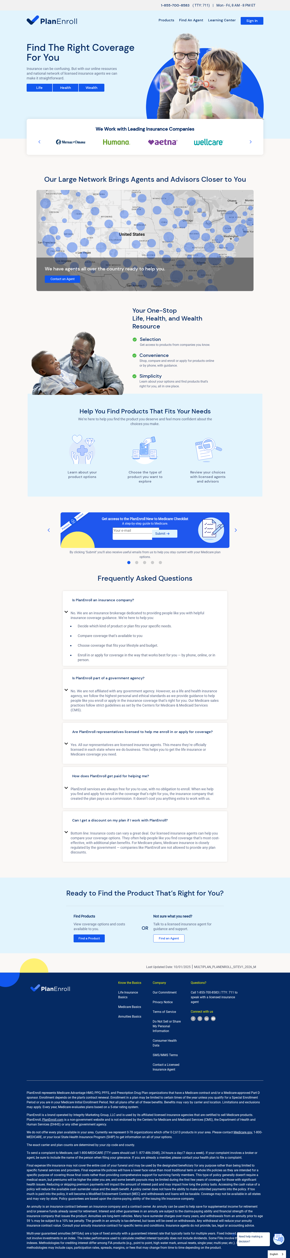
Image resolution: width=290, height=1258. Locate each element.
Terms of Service (164, 1012)
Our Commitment (165, 992)
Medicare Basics (129, 1007)
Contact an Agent (63, 279)
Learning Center (222, 20)
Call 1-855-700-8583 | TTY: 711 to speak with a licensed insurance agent (214, 997)
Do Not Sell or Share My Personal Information (167, 1026)
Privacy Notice (163, 1002)
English (274, 1254)
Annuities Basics (129, 1016)
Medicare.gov (243, 1132)
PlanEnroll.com (52, 1120)
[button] (145, 601)
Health (65, 87)
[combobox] (277, 1254)
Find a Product (89, 938)
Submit (160, 533)
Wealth (91, 87)
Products (166, 20)
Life (39, 87)
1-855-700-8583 (175, 5)
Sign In (252, 20)
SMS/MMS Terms (165, 1055)
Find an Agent (191, 20)
